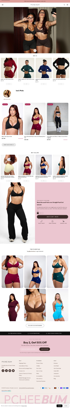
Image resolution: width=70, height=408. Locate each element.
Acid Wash (56, 366)
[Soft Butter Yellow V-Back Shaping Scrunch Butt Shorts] (9, 165)
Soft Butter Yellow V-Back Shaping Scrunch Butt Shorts (7, 177)
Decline (65, 405)
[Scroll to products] (35, 50)
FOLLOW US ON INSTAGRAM (35, 325)
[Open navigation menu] (2, 4)
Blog (55, 378)
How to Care (39, 371)
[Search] (64, 4)
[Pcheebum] (35, 5)
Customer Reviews (40, 381)
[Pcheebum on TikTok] (6, 370)
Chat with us (39, 378)
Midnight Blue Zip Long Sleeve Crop (43, 80)
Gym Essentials (57, 368)
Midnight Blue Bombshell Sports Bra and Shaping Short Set (43, 177)
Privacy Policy (39, 363)
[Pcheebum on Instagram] (3, 370)
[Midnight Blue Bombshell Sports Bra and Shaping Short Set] (44, 165)
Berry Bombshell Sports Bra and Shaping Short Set (25, 177)
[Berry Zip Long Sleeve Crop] (9, 68)
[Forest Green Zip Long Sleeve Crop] (26, 68)
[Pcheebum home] (7, 361)
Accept (59, 405)
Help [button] (20, 360)
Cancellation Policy (23, 366)
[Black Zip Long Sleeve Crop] (61, 68)
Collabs (38, 366)
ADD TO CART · (52, 216)
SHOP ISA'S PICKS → (9, 144)
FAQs (37, 373)
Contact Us (22, 371)
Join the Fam (44, 349)
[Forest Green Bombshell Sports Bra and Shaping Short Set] (61, 165)
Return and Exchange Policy (25, 368)
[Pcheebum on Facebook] (13, 370)
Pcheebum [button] (38, 360)
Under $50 (56, 371)
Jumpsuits (56, 373)
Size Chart (38, 368)
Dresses (56, 363)
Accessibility (39, 376)
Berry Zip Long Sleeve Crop (7, 79)
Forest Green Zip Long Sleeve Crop (26, 79)
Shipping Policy (22, 363)
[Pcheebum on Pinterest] (9, 370)
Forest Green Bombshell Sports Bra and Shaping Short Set (60, 177)
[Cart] (67, 4)
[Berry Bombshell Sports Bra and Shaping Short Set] (26, 165)
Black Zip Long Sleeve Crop (59, 79)
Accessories (57, 376)
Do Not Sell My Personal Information (26, 388)
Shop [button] (55, 360)
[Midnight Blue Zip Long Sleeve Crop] (44, 68)
